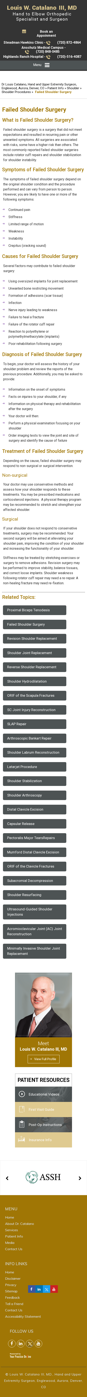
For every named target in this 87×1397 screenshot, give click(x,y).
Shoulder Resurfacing (24, 895)
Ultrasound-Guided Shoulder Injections (29, 912)
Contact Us (13, 1249)
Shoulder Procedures (16, 92)
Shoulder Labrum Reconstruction (33, 752)
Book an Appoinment (46, 34)
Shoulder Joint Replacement (29, 653)
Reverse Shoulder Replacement (31, 667)
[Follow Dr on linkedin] (39, 1289)
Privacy (10, 1285)
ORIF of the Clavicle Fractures (30, 866)
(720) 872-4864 (69, 42)
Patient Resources (43, 1080)
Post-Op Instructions (45, 1125)
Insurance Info (40, 1140)
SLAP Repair (16, 724)
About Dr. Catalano (19, 1224)
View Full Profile (45, 1059)
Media (9, 1242)
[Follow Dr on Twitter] (46, 1289)
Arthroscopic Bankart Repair (29, 738)
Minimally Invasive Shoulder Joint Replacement (33, 951)
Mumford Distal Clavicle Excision (33, 852)
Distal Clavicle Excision (25, 809)
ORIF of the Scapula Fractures (30, 695)
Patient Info (56, 88)
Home (9, 1217)
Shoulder (73, 88)
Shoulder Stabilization (24, 781)
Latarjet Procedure (22, 767)
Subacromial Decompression (30, 881)
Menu (37, 65)
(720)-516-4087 (69, 57)
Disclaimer (12, 1278)
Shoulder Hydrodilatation (27, 681)
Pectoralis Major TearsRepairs (31, 838)
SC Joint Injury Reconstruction (31, 710)
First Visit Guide (41, 1109)
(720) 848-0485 (48, 52)
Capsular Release (20, 824)
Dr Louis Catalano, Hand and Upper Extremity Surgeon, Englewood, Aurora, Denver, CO (39, 86)
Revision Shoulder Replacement (32, 638)
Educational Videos (44, 1094)
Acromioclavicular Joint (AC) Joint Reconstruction (34, 931)
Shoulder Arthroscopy (24, 795)
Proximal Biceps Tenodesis (28, 610)
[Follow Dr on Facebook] (32, 1289)
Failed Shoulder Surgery (26, 624)
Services (11, 1230)
